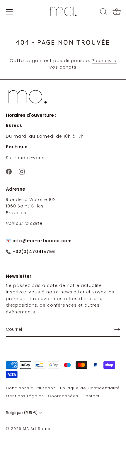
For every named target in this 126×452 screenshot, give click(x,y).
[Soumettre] (117, 330)
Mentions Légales (25, 395)
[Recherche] (103, 12)
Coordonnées (63, 395)
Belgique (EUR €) (22, 413)
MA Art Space (37, 428)
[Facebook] (9, 171)
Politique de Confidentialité (90, 387)
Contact (91, 395)
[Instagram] (22, 171)
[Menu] (9, 11)
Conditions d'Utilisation (31, 387)
